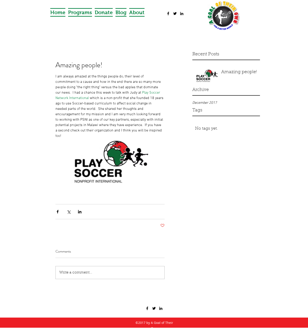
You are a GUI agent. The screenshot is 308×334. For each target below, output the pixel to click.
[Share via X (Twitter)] (69, 212)
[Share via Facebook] (57, 212)
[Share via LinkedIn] (80, 212)
